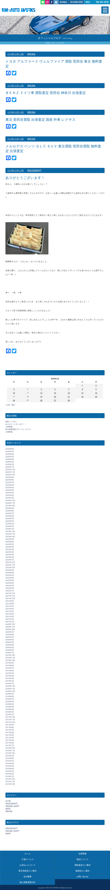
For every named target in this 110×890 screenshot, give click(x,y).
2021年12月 (10, 593)
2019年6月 (9, 670)
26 (41, 400)
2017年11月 (10, 719)
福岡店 (8, 808)
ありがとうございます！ (25, 177)
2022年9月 (9, 570)
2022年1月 (9, 590)
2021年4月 (9, 614)
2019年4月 (9, 676)
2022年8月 (9, 572)
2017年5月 (9, 735)
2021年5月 (9, 611)
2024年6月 (9, 516)
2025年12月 (10, 469)
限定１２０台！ (11, 421)
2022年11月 (10, 565)
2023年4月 (9, 552)
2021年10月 (10, 598)
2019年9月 (9, 663)
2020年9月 (9, 632)
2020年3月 (9, 647)
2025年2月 (9, 495)
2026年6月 (9, 454)
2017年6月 (9, 732)
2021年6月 (9, 609)
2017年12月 (10, 717)
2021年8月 (9, 603)
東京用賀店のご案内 (27, 870)
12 (41, 393)
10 (14, 393)
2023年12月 (10, 531)
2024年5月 (9, 518)
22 (82, 396)
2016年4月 (9, 768)
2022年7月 (9, 575)
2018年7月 (9, 699)
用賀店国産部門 (34, 170)
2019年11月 (10, 658)
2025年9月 (9, 477)
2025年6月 (9, 485)
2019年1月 (9, 683)
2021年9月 (9, 601)
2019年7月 (9, 668)
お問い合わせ (82, 876)
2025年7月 (9, 482)
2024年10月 (10, 505)
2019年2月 (9, 681)
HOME (48, 43)
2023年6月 (9, 547)
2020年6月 (9, 639)
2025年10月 (10, 474)
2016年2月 (9, 774)
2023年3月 (9, 554)
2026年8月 (9, 449)
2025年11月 (10, 472)
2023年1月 (9, 560)
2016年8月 (9, 758)
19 (41, 396)
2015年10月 (10, 784)
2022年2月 (9, 588)
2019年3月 (9, 678)
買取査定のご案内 (82, 865)
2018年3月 (9, 709)
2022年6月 (9, 578)
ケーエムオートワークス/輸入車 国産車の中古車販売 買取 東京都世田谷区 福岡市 (28, 10)
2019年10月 (10, 660)
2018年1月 (9, 714)
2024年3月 (9, 523)
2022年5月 (9, 580)
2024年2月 (9, 526)
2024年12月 (10, 500)
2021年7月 (9, 606)
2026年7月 (9, 451)
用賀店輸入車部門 (12, 806)
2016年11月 (10, 750)
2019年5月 (9, 673)
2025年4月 (9, 490)
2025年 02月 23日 (15, 54)
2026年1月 (9, 467)
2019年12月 (10, 655)
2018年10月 (10, 691)
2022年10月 (10, 567)
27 (55, 400)
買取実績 (31, 54)
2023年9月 (9, 539)
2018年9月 (9, 694)
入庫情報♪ (9, 426)
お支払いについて (27, 865)
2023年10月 (10, 536)
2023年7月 (9, 544)
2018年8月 (9, 696)
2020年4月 (9, 645)
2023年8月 (9, 541)
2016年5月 (9, 766)
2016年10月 (10, 753)
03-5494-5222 (76, 2)
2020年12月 (10, 624)
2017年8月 (9, 727)
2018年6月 (9, 701)
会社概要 (27, 876)
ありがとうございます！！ (15, 424)
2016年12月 (10, 748)
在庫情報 (82, 853)
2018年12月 (10, 686)
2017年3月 (9, 740)
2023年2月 (9, 557)
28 (69, 400)
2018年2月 (9, 712)
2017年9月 (9, 725)
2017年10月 (10, 722)
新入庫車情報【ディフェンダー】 (18, 429)
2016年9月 (9, 755)
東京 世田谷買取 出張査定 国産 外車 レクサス (40, 119)
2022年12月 (10, 562)
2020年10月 (10, 629)
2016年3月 (9, 771)
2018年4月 (9, 706)
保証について (82, 859)
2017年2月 (9, 743)
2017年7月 (9, 730)
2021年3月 (9, 616)
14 (69, 393)
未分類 (8, 801)
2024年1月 (9, 529)
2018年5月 (9, 704)
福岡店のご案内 (82, 870)
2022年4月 (9, 583)
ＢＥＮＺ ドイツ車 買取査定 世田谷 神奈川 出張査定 (45, 92)
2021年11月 (10, 596)
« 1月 (8, 404)
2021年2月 (9, 619)
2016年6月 (9, 763)
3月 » (13, 404)
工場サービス (27, 859)
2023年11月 (10, 534)
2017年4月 (9, 737)
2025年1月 (9, 498)
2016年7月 (9, 761)
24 (14, 400)
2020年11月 (10, 627)
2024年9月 (9, 508)
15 (82, 393)
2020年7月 (9, 637)
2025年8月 (9, 480)
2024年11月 (10, 503)
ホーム (27, 853)
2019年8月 (9, 665)
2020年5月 (9, 642)
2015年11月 (10, 781)
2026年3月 (9, 462)
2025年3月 (9, 492)
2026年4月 (9, 459)
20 (55, 396)
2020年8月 (9, 634)
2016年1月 (9, 776)
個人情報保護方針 (27, 882)
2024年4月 (9, 521)
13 (55, 393)
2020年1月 (9, 652)
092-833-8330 (102, 2)
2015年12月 (10, 779)
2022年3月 (9, 585)
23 (96, 396)
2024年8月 (9, 511)
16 (96, 393)
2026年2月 (9, 464)
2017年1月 (9, 745)
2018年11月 (10, 688)
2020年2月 (9, 650)
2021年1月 (9, 621)
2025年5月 (9, 487)
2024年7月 (9, 513)
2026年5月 (9, 456)
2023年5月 (9, 549)
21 (69, 396)
